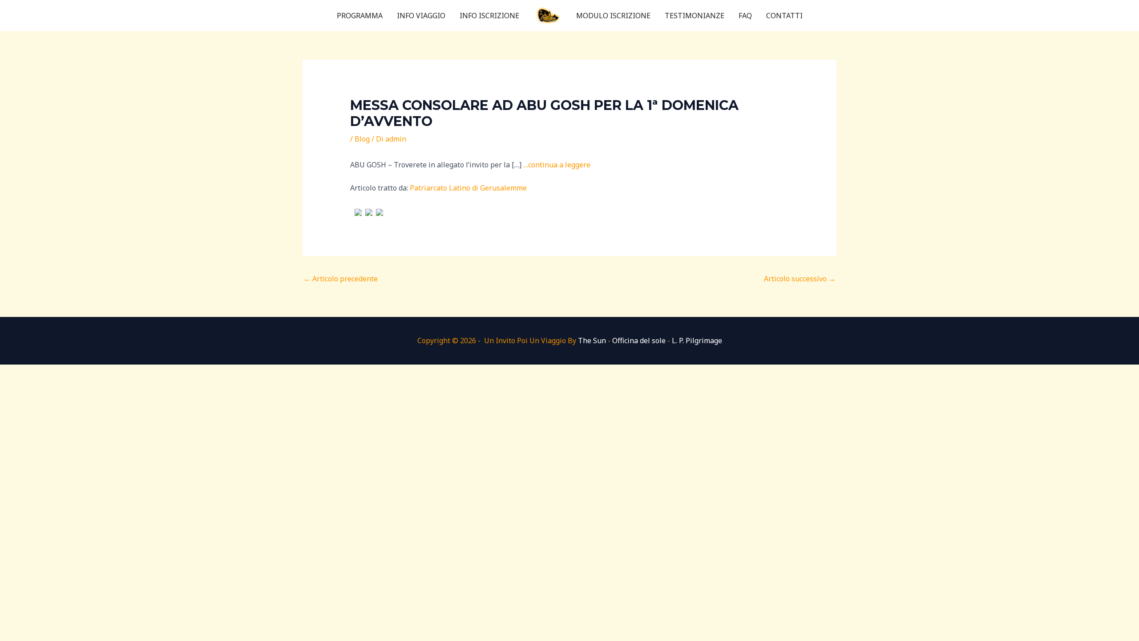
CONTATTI (784, 15)
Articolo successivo (800, 279)
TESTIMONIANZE (694, 15)
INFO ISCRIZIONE (489, 15)
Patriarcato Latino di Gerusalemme (468, 188)
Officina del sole (639, 340)
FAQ (745, 15)
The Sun (592, 340)
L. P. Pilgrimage (697, 340)
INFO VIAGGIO (421, 15)
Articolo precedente (340, 279)
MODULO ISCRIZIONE (613, 15)
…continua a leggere (556, 165)
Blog (362, 139)
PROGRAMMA (360, 15)
